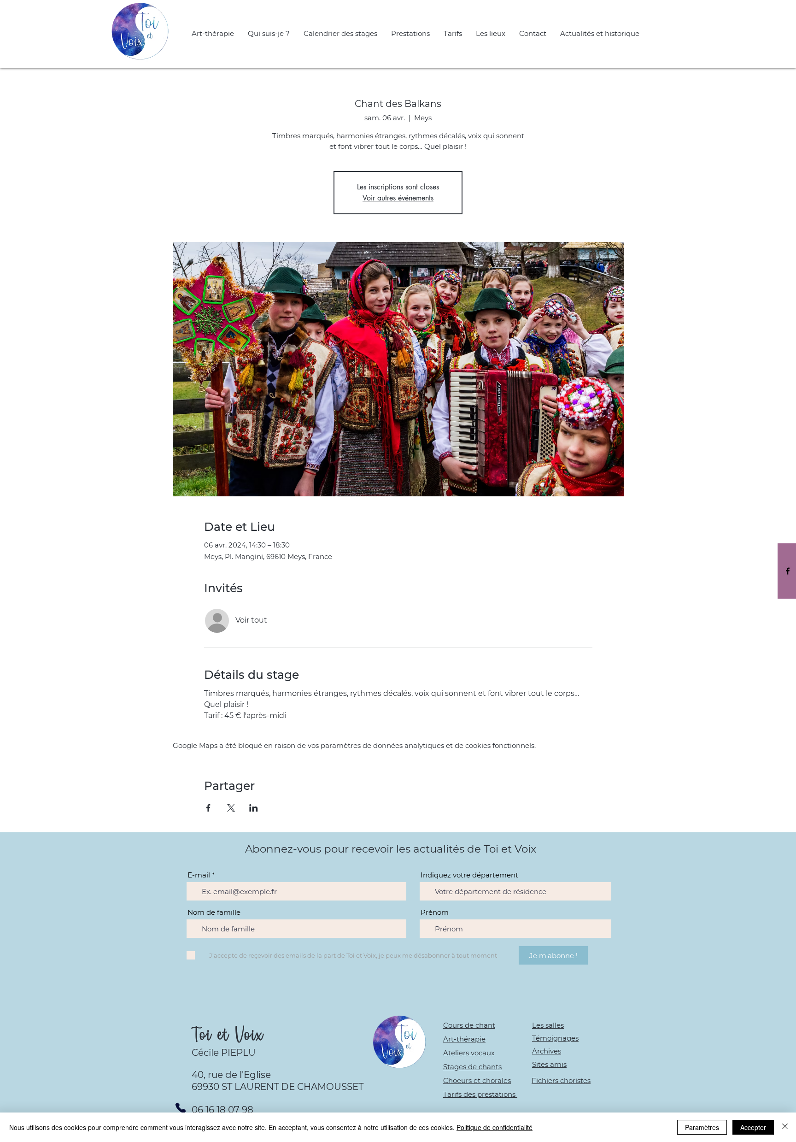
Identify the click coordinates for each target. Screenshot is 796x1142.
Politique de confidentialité (495, 1127)
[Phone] (180, 1107)
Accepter (753, 1127)
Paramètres (702, 1127)
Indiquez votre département (469, 874)
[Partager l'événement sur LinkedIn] (253, 808)
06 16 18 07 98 (222, 1109)
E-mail (198, 874)
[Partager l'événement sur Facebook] (208, 808)
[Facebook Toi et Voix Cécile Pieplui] (787, 571)
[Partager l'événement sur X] (231, 808)
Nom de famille (213, 912)
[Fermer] (784, 1127)
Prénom (435, 912)
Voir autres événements (398, 198)
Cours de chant (469, 1025)
